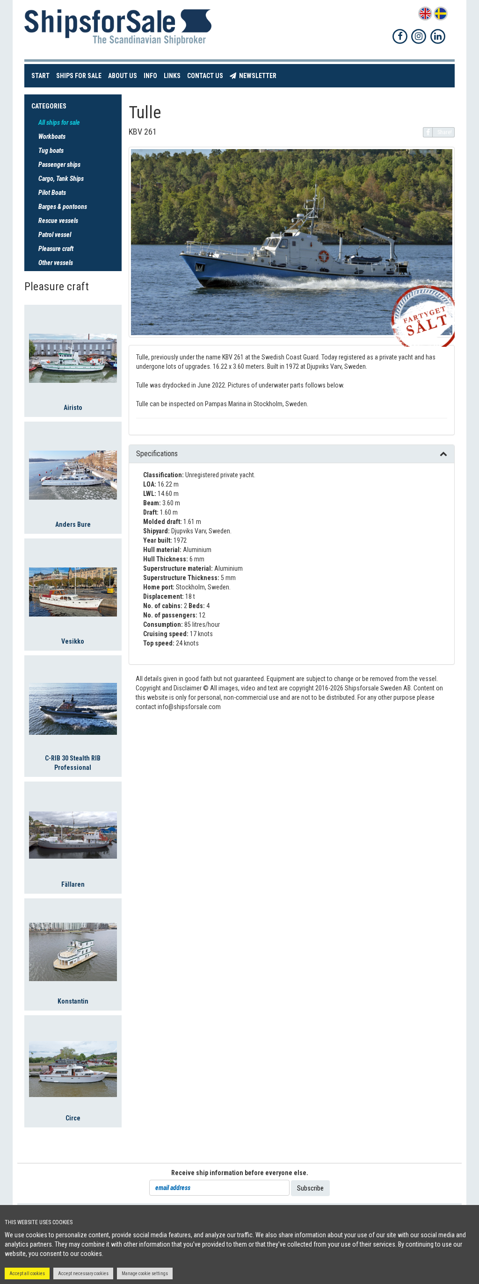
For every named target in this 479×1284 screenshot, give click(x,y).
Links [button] (172, 75)
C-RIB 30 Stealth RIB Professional (73, 762)
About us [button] (122, 75)
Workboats (51, 136)
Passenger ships (59, 164)
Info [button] (150, 75)
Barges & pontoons (62, 206)
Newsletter (258, 75)
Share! (444, 132)
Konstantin (73, 1001)
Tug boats (51, 150)
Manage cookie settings (145, 1273)
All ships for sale (59, 122)
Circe (72, 1118)
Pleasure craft (55, 248)
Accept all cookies (27, 1273)
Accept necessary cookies (83, 1273)
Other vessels (55, 262)
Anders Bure (73, 524)
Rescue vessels (58, 220)
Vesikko (72, 641)
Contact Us (206, 75)
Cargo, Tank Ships (61, 178)
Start (42, 75)
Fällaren (73, 884)
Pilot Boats (52, 192)
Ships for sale (80, 75)
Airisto (73, 407)
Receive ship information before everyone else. (239, 1172)
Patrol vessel (54, 234)
